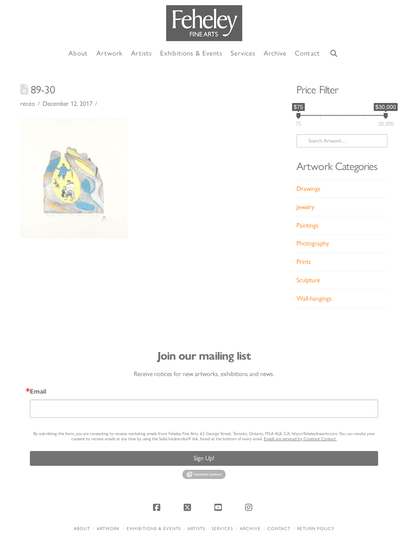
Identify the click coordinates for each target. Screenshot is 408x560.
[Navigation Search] (334, 53)
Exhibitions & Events (154, 528)
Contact (278, 528)
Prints (303, 261)
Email (38, 391)
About (82, 528)
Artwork (108, 528)
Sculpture (308, 280)
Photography (312, 243)
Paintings (307, 225)
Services (222, 528)
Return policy (315, 528)
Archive (250, 528)
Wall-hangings (314, 298)
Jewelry (305, 207)
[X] (188, 507)
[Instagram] (250, 507)
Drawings (308, 188)
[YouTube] (219, 507)
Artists (196, 528)
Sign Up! (204, 458)
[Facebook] (158, 507)
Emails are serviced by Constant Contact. (300, 438)
